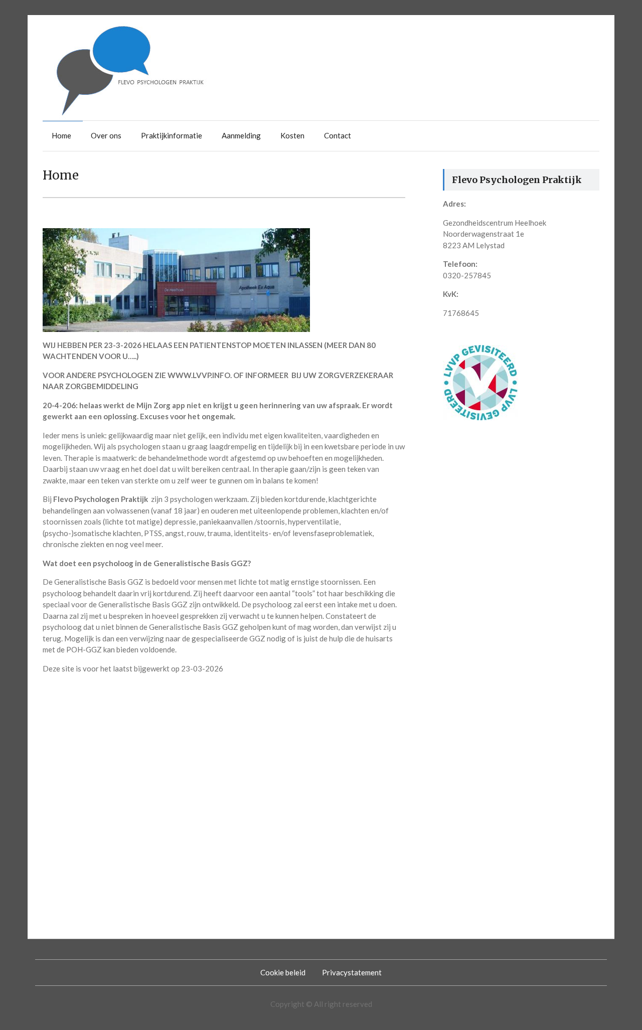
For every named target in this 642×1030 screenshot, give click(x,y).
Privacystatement (352, 972)
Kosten (292, 135)
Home (61, 135)
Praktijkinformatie (171, 135)
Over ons (106, 135)
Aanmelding (241, 135)
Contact (337, 135)
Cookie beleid (282, 972)
